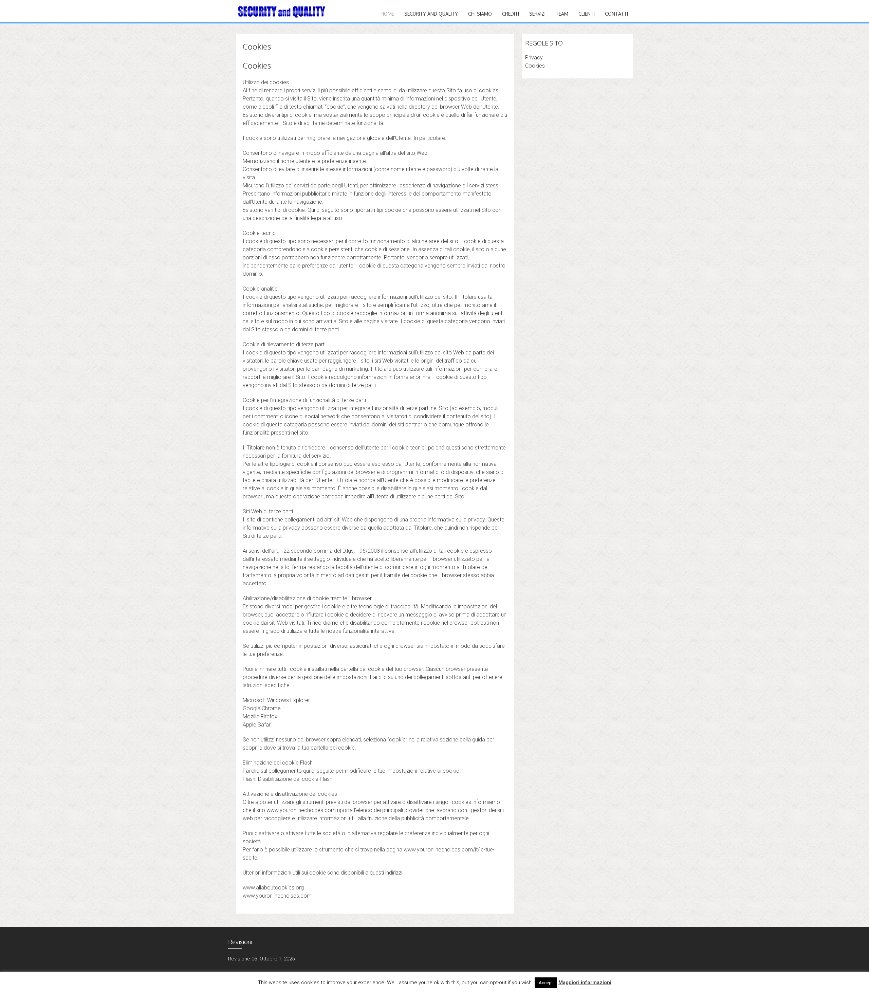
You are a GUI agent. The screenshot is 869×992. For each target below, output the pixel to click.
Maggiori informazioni (584, 982)
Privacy (534, 57)
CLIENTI (586, 14)
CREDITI (510, 14)
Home (387, 14)
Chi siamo (480, 14)
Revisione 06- (243, 959)
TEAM (562, 14)
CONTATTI (616, 14)
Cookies (535, 65)
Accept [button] (546, 982)
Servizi (537, 14)
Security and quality (431, 14)
